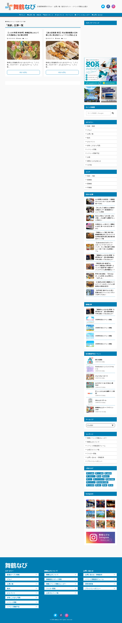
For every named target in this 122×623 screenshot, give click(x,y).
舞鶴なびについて (93, 442)
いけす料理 (91, 485)
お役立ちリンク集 (93, 450)
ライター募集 (91, 453)
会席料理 (109, 473)
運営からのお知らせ (94, 161)
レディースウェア (99, 479)
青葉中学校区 (111, 479)
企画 (88, 157)
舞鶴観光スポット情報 (54, 579)
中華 (111, 485)
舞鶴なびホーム (10, 21)
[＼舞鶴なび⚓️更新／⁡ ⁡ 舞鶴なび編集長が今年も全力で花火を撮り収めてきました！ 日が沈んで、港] (100, 504)
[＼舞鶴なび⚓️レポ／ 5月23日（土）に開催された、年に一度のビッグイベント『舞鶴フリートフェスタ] (90, 514)
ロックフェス (91, 482)
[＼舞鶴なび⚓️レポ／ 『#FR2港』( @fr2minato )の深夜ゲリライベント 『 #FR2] (90, 504)
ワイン (90, 479)
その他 (89, 165)
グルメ (23, 15)
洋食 (99, 476)
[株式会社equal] (109, 101)
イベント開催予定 (93, 153)
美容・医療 (91, 126)
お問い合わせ (98, 15)
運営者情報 (89, 584)
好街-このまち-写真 (93, 145)
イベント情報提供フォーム (96, 446)
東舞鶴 (89, 180)
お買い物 (32, 15)
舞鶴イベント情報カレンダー (97, 438)
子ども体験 (91, 473)
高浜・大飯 (91, 176)
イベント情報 (91, 149)
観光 (39, 15)
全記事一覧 (19, 21)
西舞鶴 (89, 184)
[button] (113, 113)
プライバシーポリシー (95, 461)
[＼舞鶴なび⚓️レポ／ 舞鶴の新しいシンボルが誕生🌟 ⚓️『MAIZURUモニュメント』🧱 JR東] (110, 504)
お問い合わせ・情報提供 (95, 457)
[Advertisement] (100, 41)
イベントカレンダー (83, 15)
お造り (99, 485)
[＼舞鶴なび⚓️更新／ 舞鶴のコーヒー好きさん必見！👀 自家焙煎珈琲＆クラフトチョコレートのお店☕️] (110, 524)
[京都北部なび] (92, 101)
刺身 (105, 485)
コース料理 (100, 473)
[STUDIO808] (100, 84)
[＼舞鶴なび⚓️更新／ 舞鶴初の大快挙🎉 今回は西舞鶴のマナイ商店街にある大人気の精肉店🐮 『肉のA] (90, 524)
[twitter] (103, 6)
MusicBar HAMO (103, 482)
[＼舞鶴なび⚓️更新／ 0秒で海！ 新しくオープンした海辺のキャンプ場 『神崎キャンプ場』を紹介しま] (110, 514)
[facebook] (108, 6)
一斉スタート (91, 476)
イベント (70, 15)
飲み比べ (106, 476)
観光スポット (48, 15)
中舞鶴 (89, 187)
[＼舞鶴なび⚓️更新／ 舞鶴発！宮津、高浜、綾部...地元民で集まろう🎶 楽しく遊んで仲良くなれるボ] (100, 524)
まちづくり (60, 15)
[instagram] (113, 6)
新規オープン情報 (13, 575)
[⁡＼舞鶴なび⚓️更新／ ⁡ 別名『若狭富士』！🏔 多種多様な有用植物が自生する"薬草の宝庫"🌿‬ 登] (100, 514)
